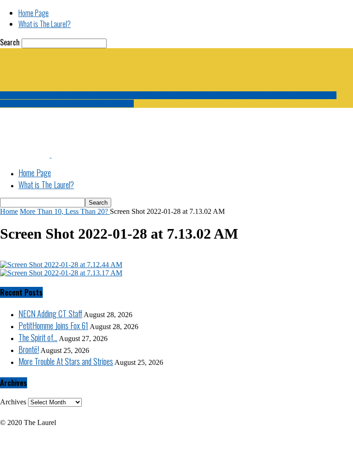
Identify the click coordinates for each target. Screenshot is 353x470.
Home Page (33, 12)
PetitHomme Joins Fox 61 (53, 325)
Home (9, 211)
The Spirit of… (37, 337)
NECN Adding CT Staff (50, 313)
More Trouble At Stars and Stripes (65, 361)
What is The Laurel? (44, 23)
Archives (13, 402)
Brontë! (28, 349)
